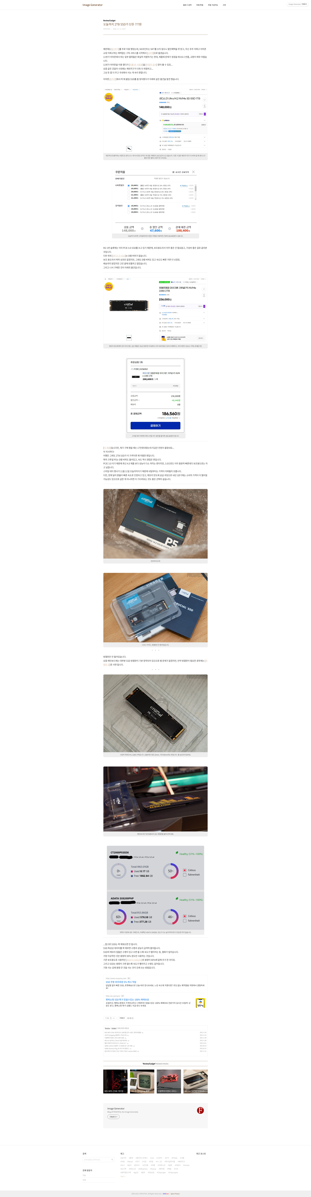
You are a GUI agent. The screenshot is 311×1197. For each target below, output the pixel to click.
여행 (153, 1165)
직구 (138, 1161)
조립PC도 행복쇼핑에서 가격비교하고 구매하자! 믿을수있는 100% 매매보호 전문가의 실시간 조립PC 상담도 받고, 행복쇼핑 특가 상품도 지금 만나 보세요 (148, 1004)
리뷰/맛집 (199, 5)
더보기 (123, 1176)
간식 (167, 1158)
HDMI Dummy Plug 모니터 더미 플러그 (117, 1048)
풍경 (131, 1158)
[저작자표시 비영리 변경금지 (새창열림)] (130, 1018)
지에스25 (162, 1165)
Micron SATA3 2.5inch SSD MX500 (116, 1040)
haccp (153, 1168)
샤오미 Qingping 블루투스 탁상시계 (115, 1035)
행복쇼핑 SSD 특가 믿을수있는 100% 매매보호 (127, 999)
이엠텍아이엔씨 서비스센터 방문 (114, 1038)
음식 (129, 1165)
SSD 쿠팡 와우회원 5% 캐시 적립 (121, 982)
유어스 (137, 1165)
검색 (112, 1159)
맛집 (151, 1161)
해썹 (169, 1168)
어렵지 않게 (151, 64)
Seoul (130, 1161)
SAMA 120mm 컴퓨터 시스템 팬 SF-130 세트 (119, 1046)
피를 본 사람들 (136, 64)
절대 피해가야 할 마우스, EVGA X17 (115, 1043)
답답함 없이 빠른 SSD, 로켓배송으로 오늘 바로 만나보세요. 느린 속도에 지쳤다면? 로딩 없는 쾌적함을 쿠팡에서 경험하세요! (155, 986)
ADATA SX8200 (134, 959)
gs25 (136, 1172)
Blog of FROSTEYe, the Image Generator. (122, 1112)
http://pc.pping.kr (113, 996)
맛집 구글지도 (213, 5)
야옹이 (178, 1165)
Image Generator (93, 5)
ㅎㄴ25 (159, 1161)
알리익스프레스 (142, 1158)
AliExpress (143, 1168)
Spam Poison (175, 1194)
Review (107, 1028)
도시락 (123, 1168)
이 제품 (107, 447)
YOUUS (151, 1172)
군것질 (145, 1165)
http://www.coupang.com (116, 978)
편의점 (162, 1168)
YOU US (133, 1168)
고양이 (159, 1158)
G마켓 (150, 53)
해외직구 (182, 1161)
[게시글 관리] (113, 1018)
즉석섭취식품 (170, 1161)
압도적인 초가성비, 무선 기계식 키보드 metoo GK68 (121, 1051)
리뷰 (123, 1161)
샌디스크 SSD (119, 255)
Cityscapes (173, 1172)
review (186, 1165)
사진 (224, 5)
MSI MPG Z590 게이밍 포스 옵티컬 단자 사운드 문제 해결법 (123, 1032)
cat (152, 1158)
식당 (144, 1161)
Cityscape (162, 1172)
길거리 (123, 1158)
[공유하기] (110, 1018)
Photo (175, 1158)
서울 (182, 1158)
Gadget (114, 1028)
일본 (170, 1165)
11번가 (115, 49)
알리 (143, 1172)
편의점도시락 (126, 1172)
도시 (123, 1165)
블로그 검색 (187, 5)
